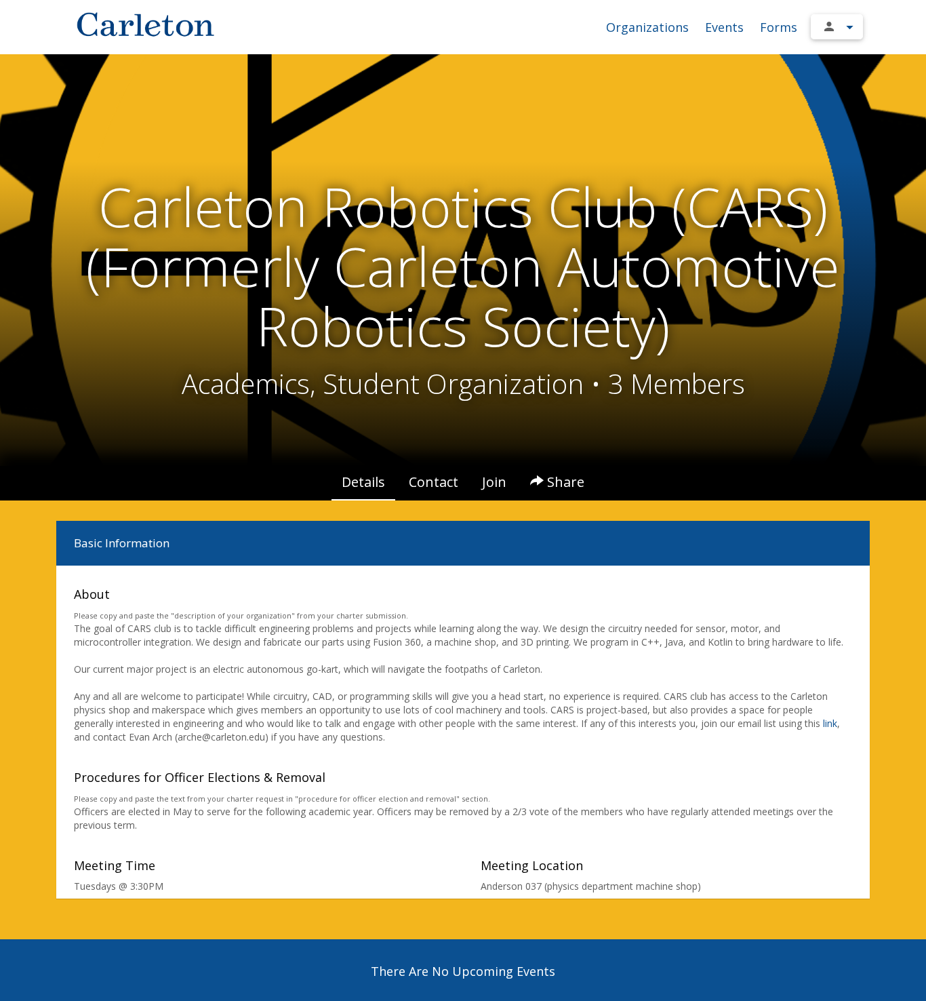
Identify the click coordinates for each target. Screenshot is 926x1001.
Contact (433, 482)
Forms (778, 27)
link (830, 723)
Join (494, 482)
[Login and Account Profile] (837, 26)
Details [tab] (363, 482)
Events (724, 27)
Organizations (647, 27)
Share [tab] (564, 482)
